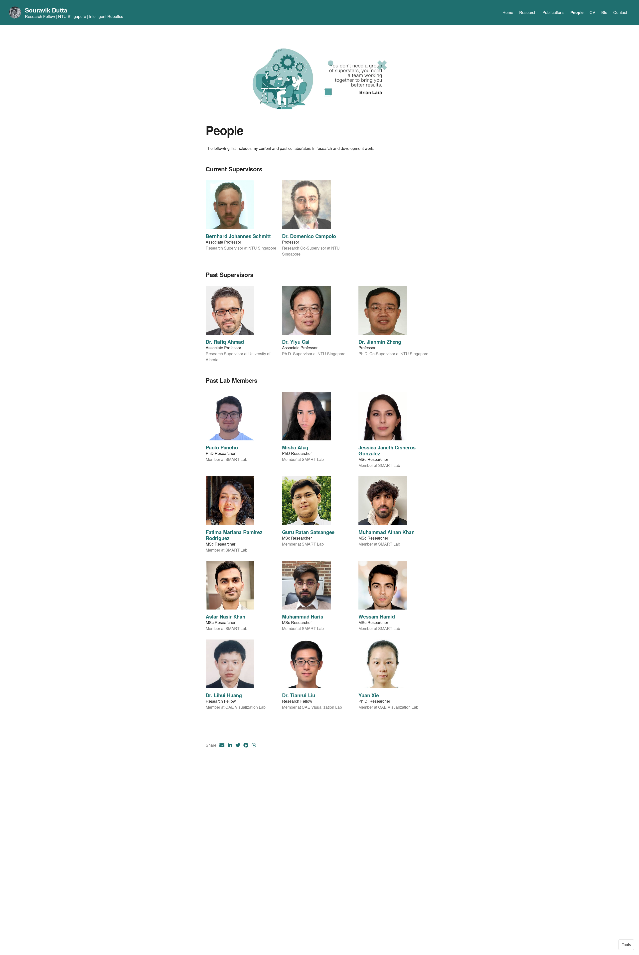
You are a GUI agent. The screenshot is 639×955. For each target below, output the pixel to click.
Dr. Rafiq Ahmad (225, 341)
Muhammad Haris (302, 616)
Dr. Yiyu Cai (296, 341)
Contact (620, 12)
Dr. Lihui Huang (224, 695)
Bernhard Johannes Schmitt (238, 236)
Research (527, 12)
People (577, 12)
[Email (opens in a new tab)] (221, 745)
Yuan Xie (368, 695)
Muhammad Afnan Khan (386, 532)
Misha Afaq (295, 447)
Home (507, 12)
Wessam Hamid (376, 616)
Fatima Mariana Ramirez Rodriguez (234, 535)
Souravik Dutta (46, 10)
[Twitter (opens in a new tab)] (237, 745)
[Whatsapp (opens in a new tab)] (253, 745)
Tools (626, 945)
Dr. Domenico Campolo (309, 236)
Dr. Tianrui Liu (298, 695)
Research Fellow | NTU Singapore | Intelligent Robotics (74, 16)
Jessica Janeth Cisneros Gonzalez (386, 450)
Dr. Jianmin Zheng (379, 341)
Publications (553, 12)
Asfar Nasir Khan (225, 616)
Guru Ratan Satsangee (308, 532)
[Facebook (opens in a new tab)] (245, 745)
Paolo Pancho (222, 447)
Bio (604, 12)
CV (592, 12)
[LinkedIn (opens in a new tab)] (229, 745)
